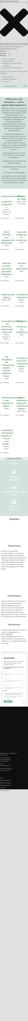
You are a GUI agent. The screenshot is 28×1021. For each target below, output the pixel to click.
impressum (6, 81)
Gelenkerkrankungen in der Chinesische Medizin (11, 401)
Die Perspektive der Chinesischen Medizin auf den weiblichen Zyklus (7, 366)
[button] (14, 22)
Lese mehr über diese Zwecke (12, 68)
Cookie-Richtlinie (8, 77)
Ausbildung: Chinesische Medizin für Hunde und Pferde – (7, 437)
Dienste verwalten (8, 61)
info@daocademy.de (10, 86)
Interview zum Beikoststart (21, 266)
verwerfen (8, 71)
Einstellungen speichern (22, 71)
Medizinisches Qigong (8, 296)
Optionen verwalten (9, 59)
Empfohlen (14, 71)
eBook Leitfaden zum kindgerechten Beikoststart (8, 237)
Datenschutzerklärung (10, 79)
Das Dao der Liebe (21, 197)
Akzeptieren (3, 71)
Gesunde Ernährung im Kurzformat (21, 236)
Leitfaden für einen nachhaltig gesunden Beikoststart (6, 269)
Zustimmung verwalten (5, 790)
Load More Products (14, 459)
